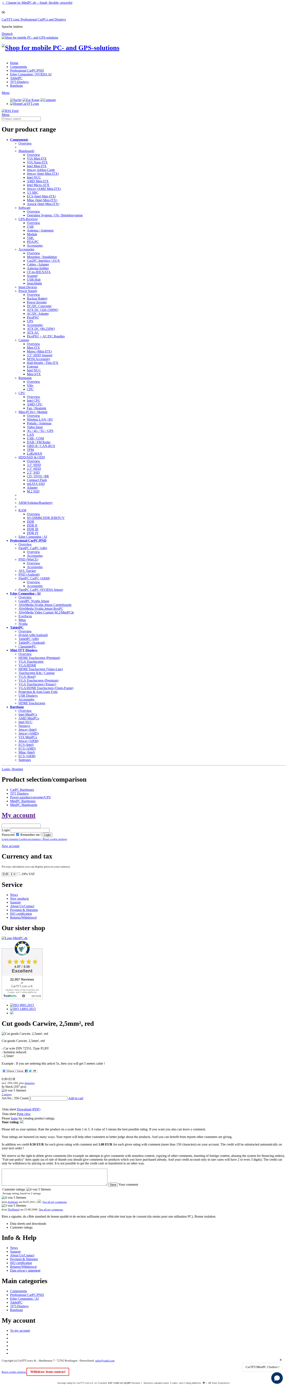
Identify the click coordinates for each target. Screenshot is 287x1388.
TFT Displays (19, 793)
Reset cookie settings (14, 1372)
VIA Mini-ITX (37, 158)
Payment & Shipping (24, 910)
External (32, 366)
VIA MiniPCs (27, 737)
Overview (25, 143)
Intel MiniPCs (27, 714)
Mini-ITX (33, 347)
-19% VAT (28, 874)
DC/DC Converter (39, 306)
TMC (30, 238)
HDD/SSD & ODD (31, 457)
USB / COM (35, 438)
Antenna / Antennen (40, 230)
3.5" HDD (34, 465)
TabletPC (16, 78)
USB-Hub (34, 279)
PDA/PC (33, 242)
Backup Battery (37, 298)
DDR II (32, 525)
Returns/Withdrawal (23, 917)
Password (8, 834)
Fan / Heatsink (36, 408)
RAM (22, 510)
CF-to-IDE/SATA (39, 272)
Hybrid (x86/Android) (33, 635)
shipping (30, 1083)
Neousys (24, 726)
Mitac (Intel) (26, 752)
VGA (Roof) (27, 676)
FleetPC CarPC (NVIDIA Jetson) (40, 589)
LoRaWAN (34, 453)
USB (30, 226)
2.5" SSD (33, 472)
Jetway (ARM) (28, 741)
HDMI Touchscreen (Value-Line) (40, 669)
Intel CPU (33, 400)
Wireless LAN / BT (40, 419)
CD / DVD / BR (38, 476)
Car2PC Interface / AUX (43, 260)
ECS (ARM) (27, 756)
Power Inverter (37, 302)
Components (18, 66)
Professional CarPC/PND (27, 70)
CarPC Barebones (22, 789)
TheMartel (14, 1209)
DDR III (32, 529)
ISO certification (21, 913)
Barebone (16, 85)
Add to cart (75, 1098)
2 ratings (7, 1094)
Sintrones (24, 760)
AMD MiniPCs (28, 718)
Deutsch (7, 34)
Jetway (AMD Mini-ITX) (44, 189)
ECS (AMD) (27, 748)
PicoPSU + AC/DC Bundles (46, 336)
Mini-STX (34, 374)
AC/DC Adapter (38, 313)
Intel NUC (34, 177)
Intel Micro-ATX (38, 185)
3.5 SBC (32, 192)
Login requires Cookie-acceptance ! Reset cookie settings (34, 839)
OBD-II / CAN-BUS (41, 446)
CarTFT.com (30, 103)
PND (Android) (28, 574)
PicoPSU (33, 317)
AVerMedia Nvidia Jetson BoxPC (40, 608)
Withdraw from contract (47, 1372)
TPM (30, 450)
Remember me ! (31, 834)
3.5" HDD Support (39, 355)
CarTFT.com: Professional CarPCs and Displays (34, 19)
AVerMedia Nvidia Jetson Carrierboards (44, 605)
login (14, 1118)
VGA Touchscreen (30, 661)
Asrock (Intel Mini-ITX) (43, 204)
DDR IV (33, 533)
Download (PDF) (28, 1109)
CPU (30, 389)
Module (32, 234)
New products (19, 898)
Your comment (128, 1184)
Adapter (32, 487)
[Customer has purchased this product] (39, 1202)
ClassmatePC (27, 646)
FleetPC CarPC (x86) (32, 548)
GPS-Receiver (28, 219)
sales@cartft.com (105, 1360)
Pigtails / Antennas (39, 423)
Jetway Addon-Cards (41, 170)
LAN (30, 434)
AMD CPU (34, 404)
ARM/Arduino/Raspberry (35, 502)
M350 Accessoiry (38, 359)
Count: (24, 1098)
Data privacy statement (25, 1270)
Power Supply (27, 291)
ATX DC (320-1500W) (42, 310)
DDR (30, 521)
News (14, 895)
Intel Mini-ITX (37, 166)
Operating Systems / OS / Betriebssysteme (55, 215)
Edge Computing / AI (32, 537)
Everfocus (25, 616)
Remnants (25, 378)
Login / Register (12, 769)
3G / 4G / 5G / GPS (40, 431)
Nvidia (23, 624)
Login (6, 830)
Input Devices (27, 287)
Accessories (35, 245)
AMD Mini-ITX (38, 181)
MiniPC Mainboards (23, 805)
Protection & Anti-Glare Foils (38, 692)
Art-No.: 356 (10, 1098)
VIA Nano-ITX (37, 162)
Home (14, 63)
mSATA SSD (36, 484)
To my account (20, 1330)
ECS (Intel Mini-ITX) (41, 196)
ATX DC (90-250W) (41, 329)
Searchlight (34, 283)
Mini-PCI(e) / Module (32, 412)
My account (19, 815)
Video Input (35, 427)
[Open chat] (277, 1378)
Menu (5, 93)
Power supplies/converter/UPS (30, 797)
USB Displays (28, 695)
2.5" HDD (34, 468)
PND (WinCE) (28, 559)
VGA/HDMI (27, 665)
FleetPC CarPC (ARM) (34, 578)
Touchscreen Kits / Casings (36, 673)
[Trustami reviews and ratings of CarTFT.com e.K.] (22, 998)
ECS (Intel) (26, 745)
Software (24, 207)
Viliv (30, 385)
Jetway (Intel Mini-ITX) (43, 173)
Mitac (22, 620)
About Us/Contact (22, 906)
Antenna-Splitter (38, 268)
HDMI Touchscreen (31, 703)
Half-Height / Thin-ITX (42, 363)
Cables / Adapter (38, 264)
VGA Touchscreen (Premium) (38, 680)
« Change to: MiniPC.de (37, 2)
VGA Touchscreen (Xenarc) (37, 684)
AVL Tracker (27, 571)
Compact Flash (37, 480)
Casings (23, 340)
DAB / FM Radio (38, 442)
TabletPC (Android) (31, 642)
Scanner (32, 276)
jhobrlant (13, 1202)
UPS (30, 321)
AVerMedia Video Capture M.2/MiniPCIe (46, 612)
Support (15, 902)
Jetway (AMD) (28, 733)
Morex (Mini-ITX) (39, 351)
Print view (24, 1114)
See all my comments (55, 1202)
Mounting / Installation (42, 257)
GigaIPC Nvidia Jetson (33, 601)
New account (10, 846)
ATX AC (33, 332)
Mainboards (26, 151)
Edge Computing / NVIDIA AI (30, 74)
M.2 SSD (33, 491)
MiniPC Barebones (23, 801)
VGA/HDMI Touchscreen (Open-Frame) (45, 688)
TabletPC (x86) (28, 639)
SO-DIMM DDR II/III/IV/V (46, 518)
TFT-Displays (19, 82)
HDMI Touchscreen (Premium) (39, 658)
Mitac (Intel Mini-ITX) (42, 200)
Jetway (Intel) (27, 729)
